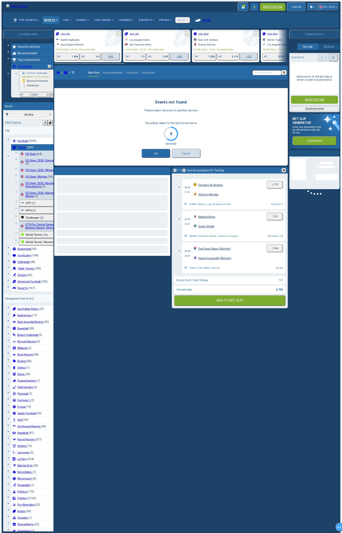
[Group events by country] (50, 122)
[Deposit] (254, 7)
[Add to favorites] (118, 33)
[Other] (263, 87)
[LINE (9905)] (58, 73)
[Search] (284, 72)
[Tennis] (65, 73)
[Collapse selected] (45, 122)
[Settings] (312, 7)
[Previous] (49, 66)
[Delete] (283, 176)
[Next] (183, 176)
